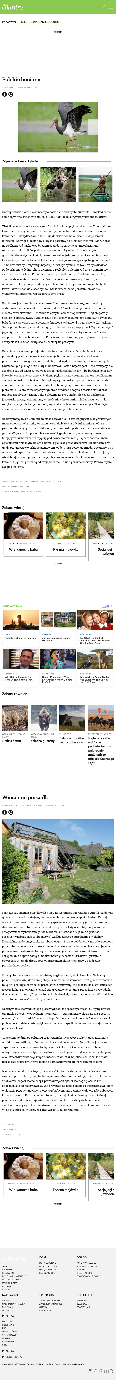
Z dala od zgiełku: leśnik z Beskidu (72, 740)
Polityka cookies (11, 1279)
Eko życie (7, 1310)
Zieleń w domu (85, 1273)
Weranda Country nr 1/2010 (42, 735)
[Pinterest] (100, 1371)
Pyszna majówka (66, 549)
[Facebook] (95, 1371)
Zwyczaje (82, 1304)
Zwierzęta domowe (49, 1300)
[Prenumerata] (106, 1370)
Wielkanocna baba (23, 549)
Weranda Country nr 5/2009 (13, 735)
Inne (4, 1345)
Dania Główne (10, 1331)
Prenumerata (12, 1356)
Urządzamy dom (48, 1269)
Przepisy (8, 1350)
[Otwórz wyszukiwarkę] (105, 7)
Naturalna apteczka (13, 1304)
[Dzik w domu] (15, 718)
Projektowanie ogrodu (89, 1276)
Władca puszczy (43, 741)
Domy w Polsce (47, 1263)
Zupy (4, 1328)
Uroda (5, 1300)
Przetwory (8, 1341)
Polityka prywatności (14, 1276)
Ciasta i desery (10, 1335)
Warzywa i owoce (86, 1263)
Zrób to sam (83, 1307)
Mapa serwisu (9, 1283)
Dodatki (6, 1338)
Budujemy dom (47, 1273)
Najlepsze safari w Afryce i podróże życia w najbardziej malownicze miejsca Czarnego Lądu (101, 750)
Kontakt (7, 1289)
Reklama (7, 1286)
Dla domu (7, 1307)
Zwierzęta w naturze (99, 734)
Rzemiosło (82, 1300)
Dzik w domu (11, 741)
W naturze (65, 734)
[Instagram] (90, 1371)
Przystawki (8, 1325)
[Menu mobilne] (111, 7)
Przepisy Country (66, 543)
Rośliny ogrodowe (87, 1266)
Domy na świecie (48, 1266)
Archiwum (8, 1269)
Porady (81, 1269)
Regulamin (8, 1273)
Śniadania (7, 1321)
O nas (5, 1266)
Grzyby (43, 1307)
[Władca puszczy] (44, 718)
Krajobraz (45, 1310)
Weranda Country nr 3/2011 (23, 543)
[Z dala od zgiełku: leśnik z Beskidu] (72, 718)
